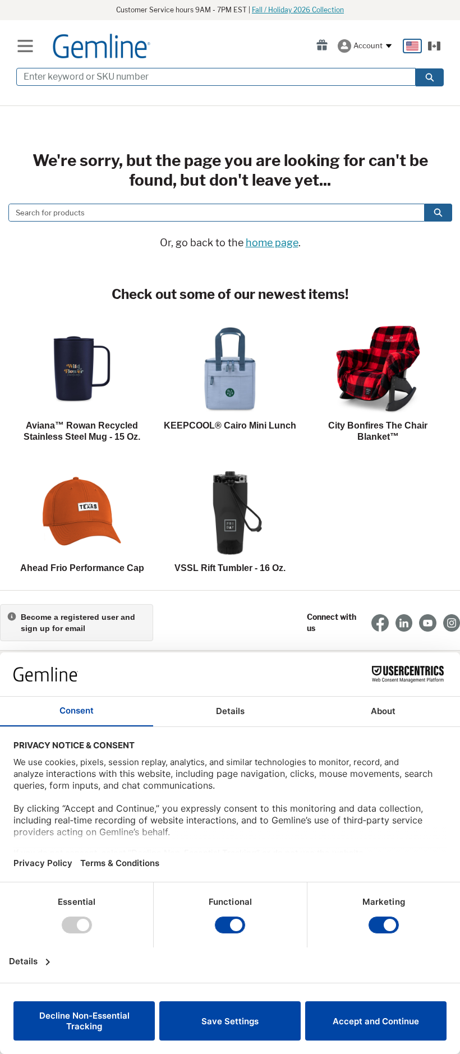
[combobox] (212, 212)
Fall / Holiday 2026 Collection (298, 10)
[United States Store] (412, 46)
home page (272, 242)
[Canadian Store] (434, 46)
